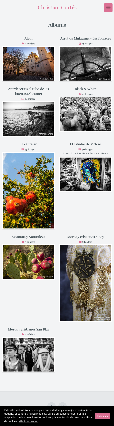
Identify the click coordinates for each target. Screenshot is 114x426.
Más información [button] (28, 421)
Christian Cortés (57, 7)
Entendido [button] (102, 416)
